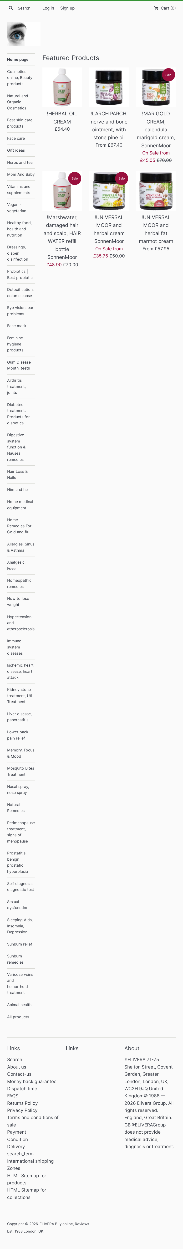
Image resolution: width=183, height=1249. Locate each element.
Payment (16, 1132)
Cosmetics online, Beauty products (19, 77)
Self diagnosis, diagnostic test (20, 886)
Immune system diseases (15, 646)
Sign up (67, 7)
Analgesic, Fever (16, 565)
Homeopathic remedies (19, 583)
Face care (16, 138)
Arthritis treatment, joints (16, 386)
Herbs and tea (20, 162)
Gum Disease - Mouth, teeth (20, 365)
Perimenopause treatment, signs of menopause (21, 831)
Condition (17, 1139)
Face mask (16, 325)
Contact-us (19, 1074)
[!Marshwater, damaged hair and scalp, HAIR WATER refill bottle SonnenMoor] (62, 191)
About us (16, 1067)
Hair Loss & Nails (17, 474)
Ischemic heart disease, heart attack (20, 671)
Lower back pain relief (17, 735)
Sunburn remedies (15, 959)
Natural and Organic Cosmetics (17, 101)
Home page (18, 59)
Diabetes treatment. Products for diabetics (18, 413)
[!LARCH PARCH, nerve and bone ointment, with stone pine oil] (109, 87)
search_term (20, 1153)
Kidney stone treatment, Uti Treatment (19, 695)
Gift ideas (16, 150)
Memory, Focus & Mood (20, 753)
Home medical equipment (20, 504)
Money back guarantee (31, 1081)
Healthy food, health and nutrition (19, 228)
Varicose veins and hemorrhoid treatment (20, 983)
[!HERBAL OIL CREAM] (62, 87)
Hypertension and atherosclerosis (21, 622)
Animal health (19, 1004)
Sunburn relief (19, 944)
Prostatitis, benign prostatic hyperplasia (17, 862)
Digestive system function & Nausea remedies (16, 447)
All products (18, 1016)
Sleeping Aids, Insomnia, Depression (20, 925)
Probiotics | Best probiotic (20, 274)
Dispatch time (22, 1088)
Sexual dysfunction (17, 904)
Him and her (18, 489)
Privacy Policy (22, 1110)
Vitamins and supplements (18, 189)
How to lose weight (18, 601)
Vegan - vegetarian (16, 207)
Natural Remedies (16, 807)
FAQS (12, 1096)
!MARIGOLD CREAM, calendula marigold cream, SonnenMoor (156, 130)
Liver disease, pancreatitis (19, 716)
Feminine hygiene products (15, 343)
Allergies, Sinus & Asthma (20, 547)
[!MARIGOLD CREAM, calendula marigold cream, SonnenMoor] (156, 87)
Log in (48, 7)
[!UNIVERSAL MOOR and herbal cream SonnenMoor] (109, 191)
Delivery (16, 1146)
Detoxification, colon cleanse (20, 292)
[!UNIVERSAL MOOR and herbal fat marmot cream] (156, 191)
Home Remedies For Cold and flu (19, 525)
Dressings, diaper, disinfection (17, 253)
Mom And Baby (21, 174)
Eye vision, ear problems (20, 310)
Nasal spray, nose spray (18, 789)
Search (14, 1059)
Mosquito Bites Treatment (20, 771)
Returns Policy (22, 1103)
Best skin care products (19, 123)
